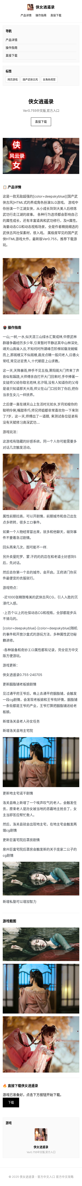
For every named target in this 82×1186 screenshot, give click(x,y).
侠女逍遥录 (45, 7)
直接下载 (55, 15)
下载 (11, 1102)
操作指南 (41, 15)
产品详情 (26, 15)
